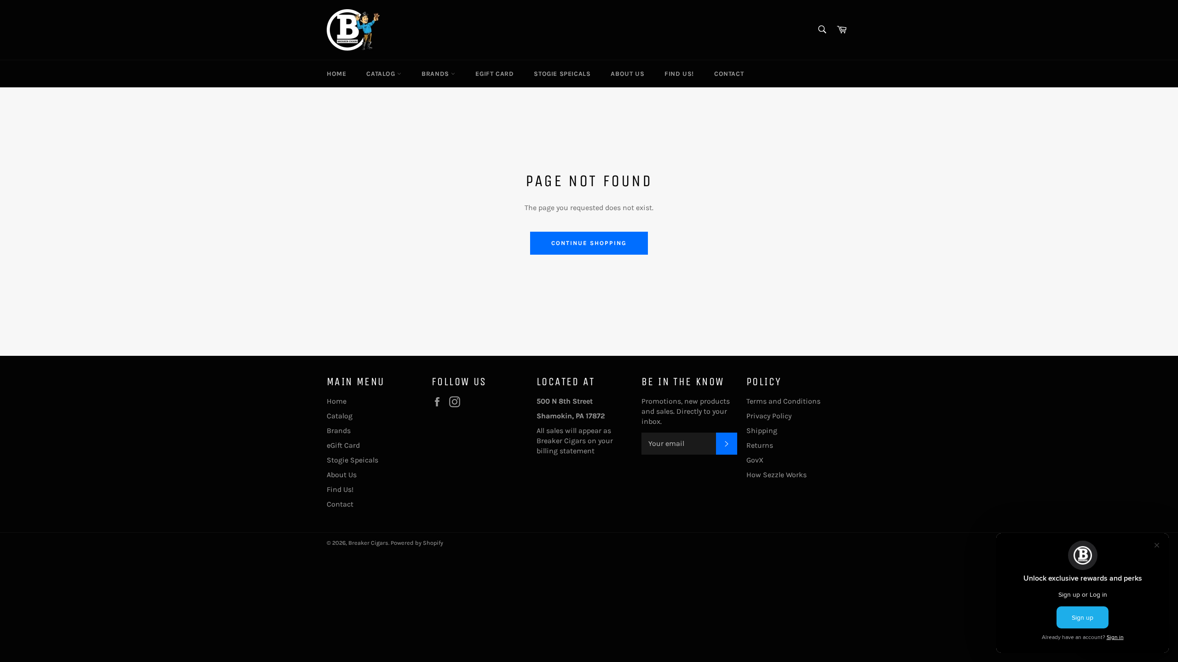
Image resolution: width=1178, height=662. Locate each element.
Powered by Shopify (417, 542)
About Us (627, 74)
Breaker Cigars (368, 542)
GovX (754, 460)
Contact (729, 74)
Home (336, 74)
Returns (759, 445)
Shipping (761, 430)
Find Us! (679, 74)
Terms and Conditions (783, 401)
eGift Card (494, 74)
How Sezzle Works (776, 474)
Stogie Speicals (562, 74)
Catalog (381, 74)
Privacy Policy (768, 415)
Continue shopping (588, 243)
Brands (436, 74)
